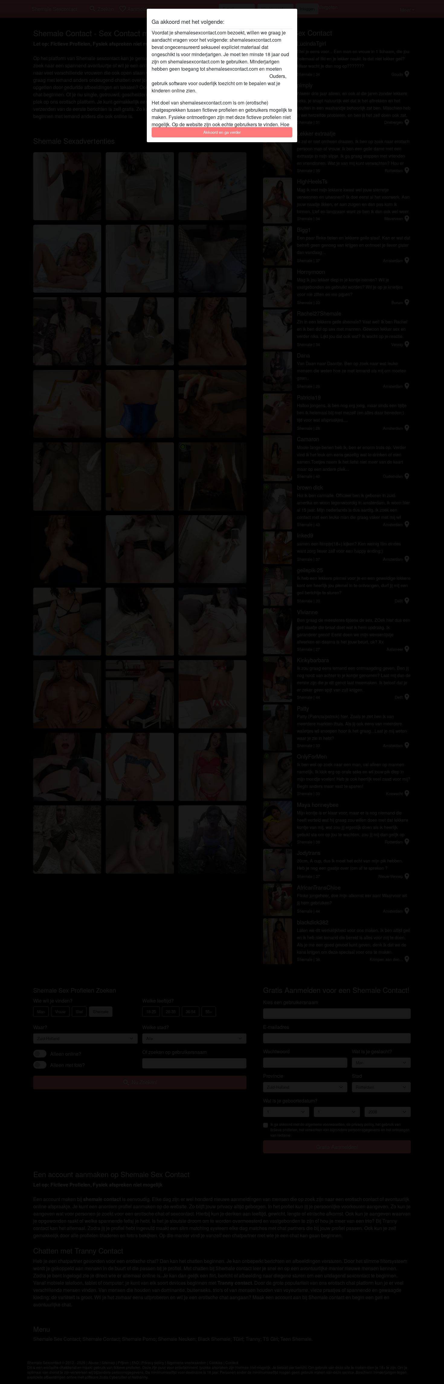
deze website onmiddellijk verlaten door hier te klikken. (210, 75)
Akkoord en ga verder (222, 132)
